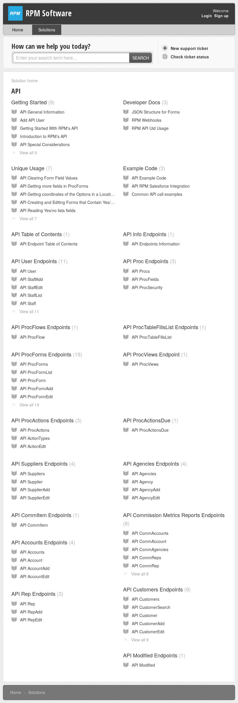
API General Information (42, 112)
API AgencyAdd (146, 489)
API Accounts (32, 552)
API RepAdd (31, 612)
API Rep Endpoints (36, 593)
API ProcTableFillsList (152, 337)
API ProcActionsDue (149, 420)
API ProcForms (34, 364)
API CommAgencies (150, 549)
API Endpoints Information (156, 244)
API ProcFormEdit (36, 396)
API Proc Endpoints (148, 261)
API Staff (28, 303)
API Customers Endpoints (156, 589)
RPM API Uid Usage (150, 128)
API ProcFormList (36, 372)
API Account (31, 560)
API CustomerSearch (151, 607)
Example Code (143, 168)
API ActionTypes (35, 438)
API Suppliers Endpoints (42, 463)
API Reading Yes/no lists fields (47, 210)
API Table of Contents (39, 234)
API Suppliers (32, 473)
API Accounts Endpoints (42, 542)
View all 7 (28, 218)
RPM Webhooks (146, 120)
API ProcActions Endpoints (45, 420)
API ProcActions (34, 430)
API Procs (141, 271)
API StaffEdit (31, 287)
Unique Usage (31, 168)
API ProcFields (145, 279)
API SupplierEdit (35, 498)
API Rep (27, 604)
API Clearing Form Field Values (48, 178)
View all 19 (29, 405)
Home (17, 30)
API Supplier (31, 482)
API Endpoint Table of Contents (48, 244)
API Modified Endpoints (153, 655)
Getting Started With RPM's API (49, 128)
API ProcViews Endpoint (154, 354)
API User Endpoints (38, 261)
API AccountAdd (35, 568)
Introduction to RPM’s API (43, 136)
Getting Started (32, 102)
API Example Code (149, 178)
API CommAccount (149, 541)
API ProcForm (33, 380)
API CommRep (145, 566)
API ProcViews (145, 364)
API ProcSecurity (147, 287)
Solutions (46, 30)
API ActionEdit (33, 446)
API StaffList (31, 295)
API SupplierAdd (35, 489)
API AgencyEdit (146, 498)
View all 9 (28, 152)
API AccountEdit (34, 576)
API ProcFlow (32, 337)
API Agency (142, 482)
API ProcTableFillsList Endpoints (163, 327)
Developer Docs (144, 102)
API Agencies (144, 473)
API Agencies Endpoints (154, 463)
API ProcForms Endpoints (45, 354)
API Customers (145, 599)
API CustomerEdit (148, 631)
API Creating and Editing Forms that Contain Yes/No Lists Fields (79, 202)
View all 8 (140, 574)
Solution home (24, 80)
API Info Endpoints (147, 234)
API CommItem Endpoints (44, 515)
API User (28, 271)
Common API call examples (157, 194)
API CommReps (146, 557)
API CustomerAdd (148, 623)
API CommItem (34, 525)
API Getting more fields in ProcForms (54, 186)
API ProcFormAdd (36, 388)
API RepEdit (31, 620)
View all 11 (29, 311)
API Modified (143, 665)
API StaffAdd (31, 279)
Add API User (32, 120)
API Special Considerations (45, 144)
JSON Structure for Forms (156, 112)
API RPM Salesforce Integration (161, 186)
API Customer (144, 615)
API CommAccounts (150, 533)
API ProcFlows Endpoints (43, 327)
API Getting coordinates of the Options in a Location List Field (76, 194)
